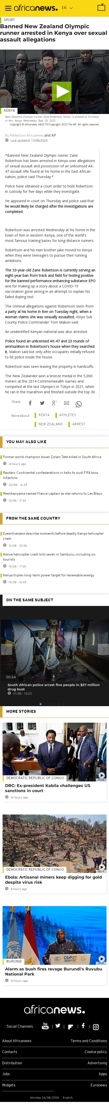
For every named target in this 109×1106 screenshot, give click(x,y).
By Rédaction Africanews (24, 136)
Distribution (12, 1063)
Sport (9, 20)
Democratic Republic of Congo (35, 870)
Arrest (78, 424)
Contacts (9, 1052)
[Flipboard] (71, 1026)
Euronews (98, 1085)
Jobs (6, 1074)
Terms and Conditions (89, 1041)
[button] (61, 91)
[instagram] (95, 1026)
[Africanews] (36, 8)
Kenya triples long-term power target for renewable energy (48, 575)
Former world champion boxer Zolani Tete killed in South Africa (52, 457)
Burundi (14, 962)
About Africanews (16, 1041)
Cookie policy (96, 1052)
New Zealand (51, 424)
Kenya (9, 111)
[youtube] (46, 1026)
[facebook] (83, 1026)
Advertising (97, 1063)
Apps (103, 1074)
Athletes (67, 415)
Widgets (8, 1085)
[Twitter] (58, 1026)
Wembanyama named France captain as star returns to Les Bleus (52, 494)
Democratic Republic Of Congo (35, 778)
